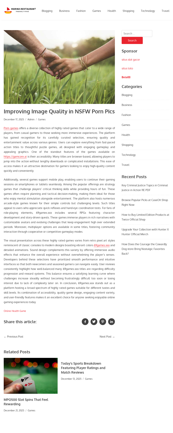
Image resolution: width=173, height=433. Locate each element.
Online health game (15, 310)
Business (64, 11)
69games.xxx (102, 245)
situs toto (127, 68)
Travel (165, 11)
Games (96, 11)
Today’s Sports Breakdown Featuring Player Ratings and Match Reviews (83, 367)
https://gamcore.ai (15, 156)
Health (112, 11)
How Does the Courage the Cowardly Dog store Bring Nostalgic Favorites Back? (144, 248)
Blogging (47, 11)
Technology (148, 11)
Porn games (11, 128)
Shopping (128, 11)
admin (31, 119)
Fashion (81, 11)
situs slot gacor (131, 59)
